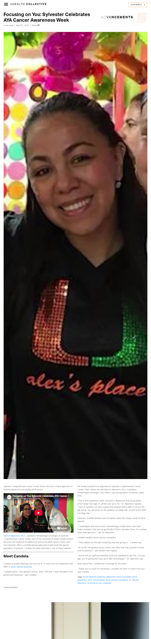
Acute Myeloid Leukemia (94, 577)
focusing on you (95, 583)
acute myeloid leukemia (21, 567)
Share (34, 26)
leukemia (107, 583)
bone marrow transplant (117, 580)
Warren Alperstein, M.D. (14, 536)
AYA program (99, 580)
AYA (90, 580)
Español (137, 5)
